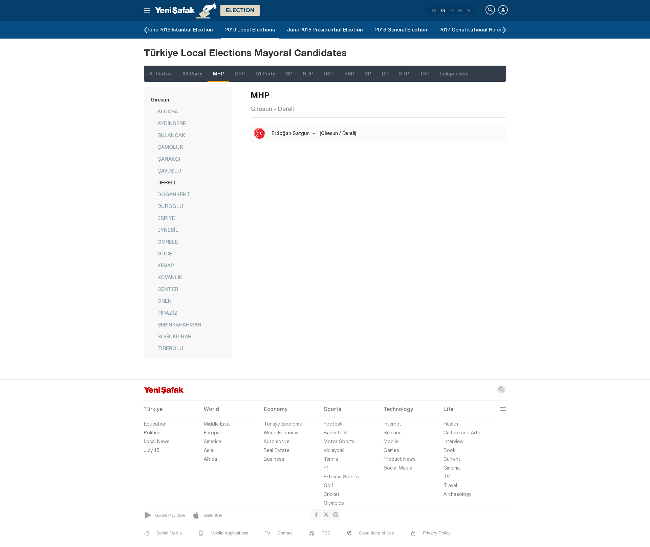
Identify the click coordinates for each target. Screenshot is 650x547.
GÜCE (164, 253)
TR (433, 10)
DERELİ (166, 182)
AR (451, 10)
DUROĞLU (170, 206)
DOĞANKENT (173, 194)
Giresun (160, 99)
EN (442, 10)
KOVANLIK (169, 277)
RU (469, 10)
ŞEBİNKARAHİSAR (179, 324)
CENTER (167, 289)
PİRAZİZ (167, 313)
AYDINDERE (171, 123)
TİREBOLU (170, 348)
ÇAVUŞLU (169, 170)
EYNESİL (167, 230)
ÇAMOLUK (170, 147)
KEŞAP (165, 265)
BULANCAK (171, 135)
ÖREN (164, 301)
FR (460, 10)
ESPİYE (166, 218)
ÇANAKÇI (168, 159)
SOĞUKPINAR (174, 336)
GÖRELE (167, 241)
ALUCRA (167, 111)
